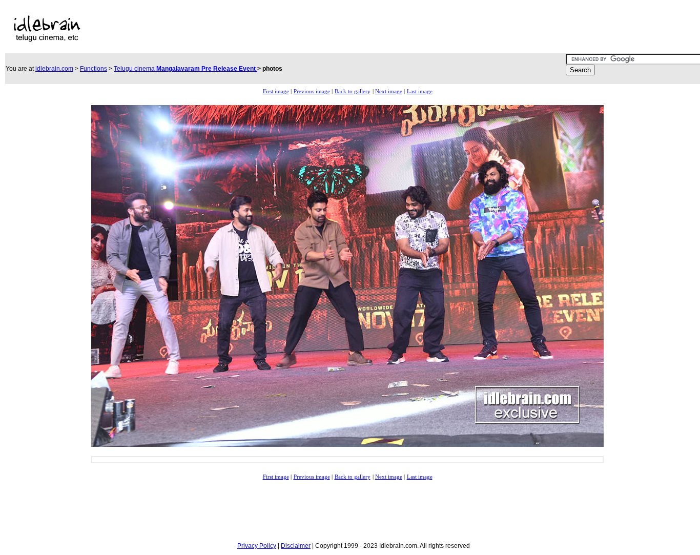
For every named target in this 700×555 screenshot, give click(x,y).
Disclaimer (296, 545)
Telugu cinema (185, 68)
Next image (388, 91)
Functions (93, 68)
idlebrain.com (54, 68)
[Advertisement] (319, 29)
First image (276, 91)
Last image (420, 91)
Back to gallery (352, 91)
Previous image (312, 91)
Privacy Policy (256, 545)
